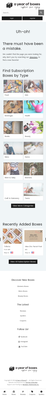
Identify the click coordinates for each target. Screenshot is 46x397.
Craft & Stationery (12, 198)
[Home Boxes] (33, 148)
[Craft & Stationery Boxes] (13, 189)
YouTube (24, 346)
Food (7, 95)
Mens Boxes (23, 291)
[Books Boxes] (13, 127)
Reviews (23, 392)
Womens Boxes (23, 286)
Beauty (27, 136)
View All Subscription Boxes (23, 261)
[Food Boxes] (13, 86)
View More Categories (23, 205)
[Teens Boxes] (33, 189)
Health (27, 116)
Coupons (32, 392)
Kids (26, 95)
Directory (33, 57)
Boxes (14, 392)
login (12, 18)
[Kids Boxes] (33, 86)
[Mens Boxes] (13, 148)
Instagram (24, 341)
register (32, 18)
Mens (7, 157)
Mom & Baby (10, 177)
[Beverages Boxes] (13, 106)
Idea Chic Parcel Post (33, 246)
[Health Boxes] (33, 106)
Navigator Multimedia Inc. (31, 384)
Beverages (9, 116)
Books (7, 136)
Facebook (23, 337)
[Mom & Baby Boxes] (13, 168)
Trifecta (7, 246)
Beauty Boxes (23, 296)
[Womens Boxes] (33, 168)
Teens (27, 198)
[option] (12, 241)
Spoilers (41, 392)
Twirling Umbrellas (31, 382)
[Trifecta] (12, 236)
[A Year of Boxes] (23, 369)
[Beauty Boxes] (33, 127)
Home (4, 394)
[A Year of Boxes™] (23, 5)
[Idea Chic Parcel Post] (33, 236)
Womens (28, 177)
